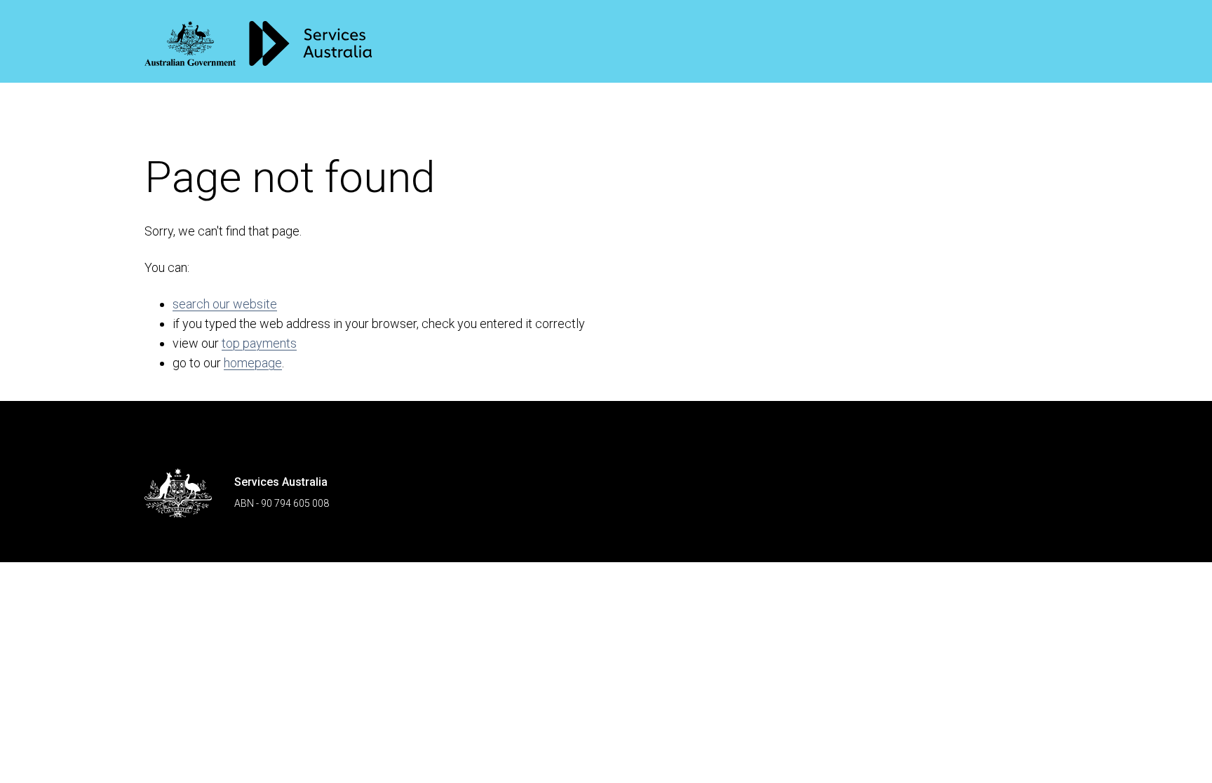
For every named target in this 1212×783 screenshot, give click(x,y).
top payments (259, 343)
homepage (253, 362)
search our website (225, 304)
